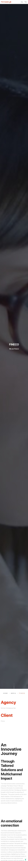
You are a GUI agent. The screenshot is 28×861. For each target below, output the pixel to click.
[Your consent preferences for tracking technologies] (25, 859)
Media (13, 693)
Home (5, 693)
